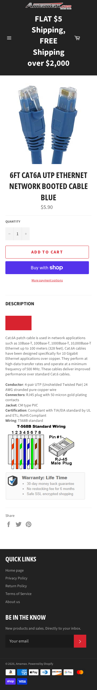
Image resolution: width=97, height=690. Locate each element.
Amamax (21, 664)
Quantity (12, 222)
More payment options (47, 280)
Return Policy (16, 586)
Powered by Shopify (40, 664)
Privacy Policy (16, 578)
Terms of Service (18, 594)
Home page (14, 570)
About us (12, 602)
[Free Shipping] (88, 37)
